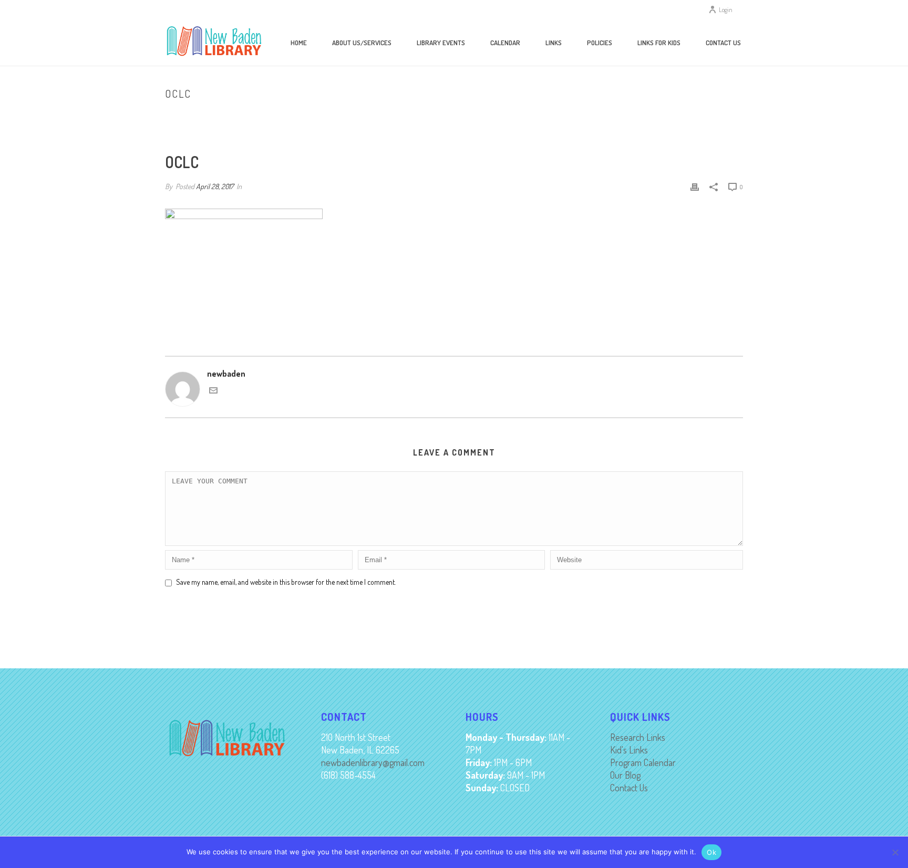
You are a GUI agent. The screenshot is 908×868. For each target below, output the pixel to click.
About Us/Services (361, 42)
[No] (895, 852)
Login (725, 10)
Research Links (637, 737)
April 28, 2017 (214, 186)
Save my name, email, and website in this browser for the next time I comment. (286, 581)
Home (299, 42)
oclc (709, 115)
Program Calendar (643, 762)
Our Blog (625, 775)
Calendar (505, 42)
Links (553, 42)
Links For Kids (658, 42)
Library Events (441, 42)
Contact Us (723, 42)
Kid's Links (629, 750)
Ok (711, 852)
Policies (599, 42)
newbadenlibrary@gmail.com (373, 762)
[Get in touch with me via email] (213, 391)
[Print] (694, 186)
